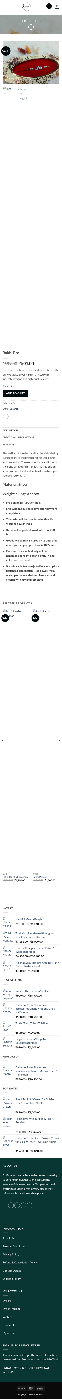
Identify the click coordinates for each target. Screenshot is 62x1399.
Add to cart (15, 393)
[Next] (54, 62)
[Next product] (31, 27)
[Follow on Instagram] (17, 1205)
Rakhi (37, 21)
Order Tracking (11, 1308)
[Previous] (8, 62)
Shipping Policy (12, 1278)
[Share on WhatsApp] (6, 416)
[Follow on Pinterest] (29, 1205)
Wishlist (7, 1316)
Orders (7, 1300)
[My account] (49, 6)
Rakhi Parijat (39, 876)
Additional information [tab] (18, 437)
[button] (5, 6)
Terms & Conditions (14, 1246)
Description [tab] (10, 430)
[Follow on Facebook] (11, 1205)
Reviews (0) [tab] (9, 444)
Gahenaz (13, 408)
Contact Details (12, 1270)
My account (10, 1333)
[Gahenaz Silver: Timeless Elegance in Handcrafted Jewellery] (26, 6)
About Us (8, 1238)
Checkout (8, 1325)
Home (25, 21)
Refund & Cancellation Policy (20, 1262)
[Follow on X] (23, 1205)
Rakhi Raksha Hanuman (15, 876)
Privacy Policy (11, 1254)
